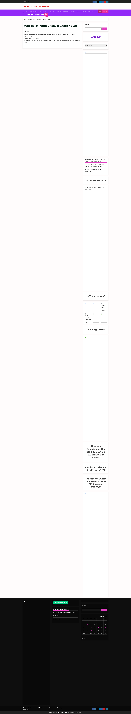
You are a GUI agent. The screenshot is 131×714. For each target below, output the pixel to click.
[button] (23, 12)
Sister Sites (26, 709)
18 (87, 630)
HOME (27, 11)
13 (94, 627)
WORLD (73, 11)
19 (91, 630)
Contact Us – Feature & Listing (54, 708)
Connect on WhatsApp (61, 602)
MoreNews (71, 712)
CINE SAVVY (43, 11)
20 (94, 630)
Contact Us (56, 616)
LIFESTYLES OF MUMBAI (37, 6)
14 (98, 627)
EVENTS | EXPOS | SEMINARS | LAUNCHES (36, 14)
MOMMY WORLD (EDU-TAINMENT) (85, 11)
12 (91, 627)
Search (87, 25)
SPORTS (59, 11)
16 (105, 627)
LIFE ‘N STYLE (33, 11)
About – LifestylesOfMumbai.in (36, 708)
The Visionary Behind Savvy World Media (64, 612)
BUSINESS (51, 11)
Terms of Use (57, 619)
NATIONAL (65, 11)
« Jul (83, 638)
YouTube (105, 11)
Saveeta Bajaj (28, 38)
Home (24, 708)
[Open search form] (96, 13)
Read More (28, 45)
